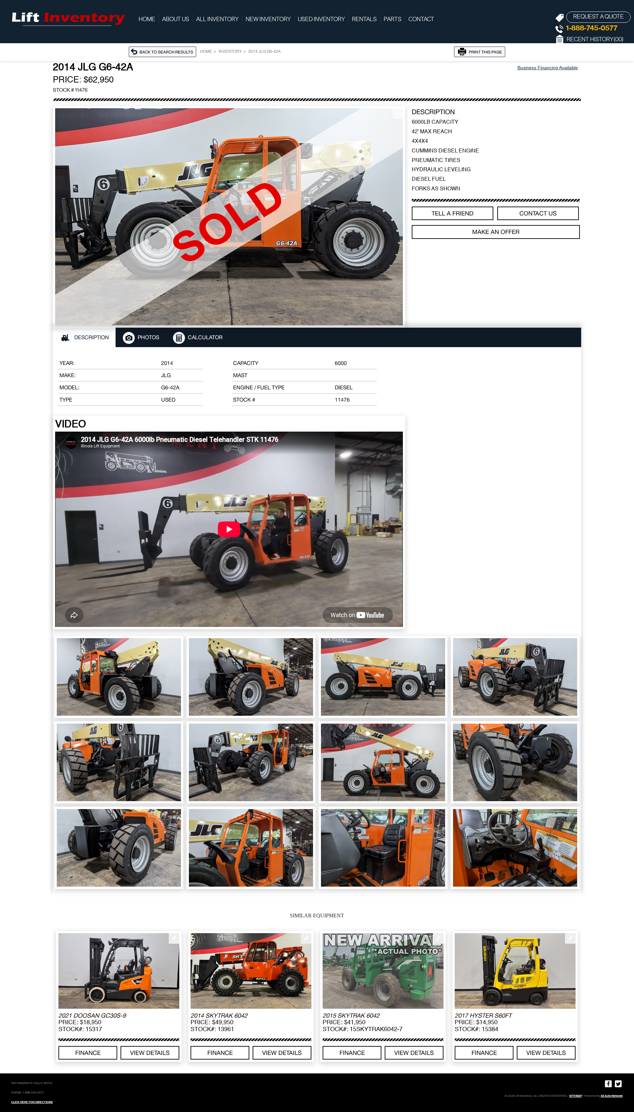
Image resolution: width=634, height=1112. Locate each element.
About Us (175, 19)
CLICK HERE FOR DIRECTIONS (32, 1102)
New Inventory (268, 19)
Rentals (364, 19)
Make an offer (495, 231)
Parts (393, 19)
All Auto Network (612, 1095)
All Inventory (217, 19)
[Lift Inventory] (68, 18)
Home (147, 19)
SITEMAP (575, 1095)
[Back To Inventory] (164, 51)
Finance (88, 1052)
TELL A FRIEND (453, 213)
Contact (421, 19)
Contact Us (538, 213)
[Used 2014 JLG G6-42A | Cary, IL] (229, 216)
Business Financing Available (547, 67)
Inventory (230, 52)
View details (150, 1052)
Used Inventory (321, 19)
